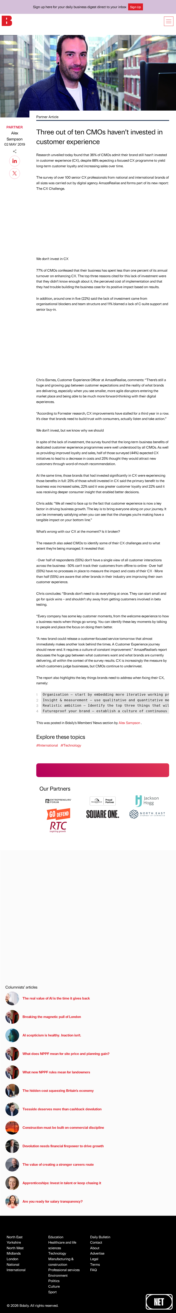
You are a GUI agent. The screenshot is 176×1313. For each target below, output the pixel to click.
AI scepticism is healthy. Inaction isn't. (52, 1035)
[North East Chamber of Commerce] (147, 813)
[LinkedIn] (14, 160)
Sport (52, 1292)
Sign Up (135, 7)
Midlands (14, 1253)
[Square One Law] (102, 813)
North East (15, 1237)
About (94, 1248)
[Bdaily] (7, 20)
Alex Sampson (15, 135)
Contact (96, 1242)
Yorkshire (14, 1242)
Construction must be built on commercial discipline (63, 1127)
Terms (95, 1264)
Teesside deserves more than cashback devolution (62, 1109)
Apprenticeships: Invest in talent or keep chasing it (62, 1183)
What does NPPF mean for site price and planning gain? (66, 1053)
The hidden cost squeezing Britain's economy (58, 1090)
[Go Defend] (58, 813)
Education (55, 1237)
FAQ (93, 1269)
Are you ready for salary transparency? (53, 1201)
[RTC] (58, 826)
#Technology (71, 745)
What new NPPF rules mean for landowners (56, 1072)
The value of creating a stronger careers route (58, 1164)
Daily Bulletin (100, 1237)
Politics (53, 1280)
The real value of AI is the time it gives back (57, 998)
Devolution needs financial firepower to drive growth (63, 1146)
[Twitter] (14, 172)
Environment (58, 1275)
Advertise (97, 1253)
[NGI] (102, 800)
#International (47, 745)
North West (15, 1248)
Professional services (64, 1269)
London (12, 1259)
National (13, 1264)
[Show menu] (168, 21)
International (16, 1269)
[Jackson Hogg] (147, 800)
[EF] (58, 800)
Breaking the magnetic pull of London (52, 1016)
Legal (94, 1259)
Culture (54, 1286)
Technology (57, 1253)
